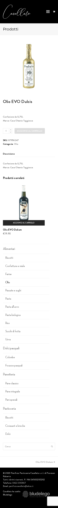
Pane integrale (12, 391)
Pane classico (12, 383)
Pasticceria (9, 408)
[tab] (9, 154)
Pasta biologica (13, 314)
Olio (16, 144)
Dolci (8, 433)
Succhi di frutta (12, 331)
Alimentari (9, 249)
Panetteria (9, 374)
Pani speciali (11, 399)
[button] (48, 11)
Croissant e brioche (15, 425)
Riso (7, 323)
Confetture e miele (15, 266)
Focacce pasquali (13, 365)
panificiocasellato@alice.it (21, 486)
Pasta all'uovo (12, 306)
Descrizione (9, 153)
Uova (8, 339)
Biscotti (9, 257)
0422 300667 (19, 482)
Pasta (8, 298)
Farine (8, 274)
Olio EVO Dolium (44, 462)
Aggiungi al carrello (30, 130)
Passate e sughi (13, 290)
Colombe (10, 357)
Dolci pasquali (11, 348)
